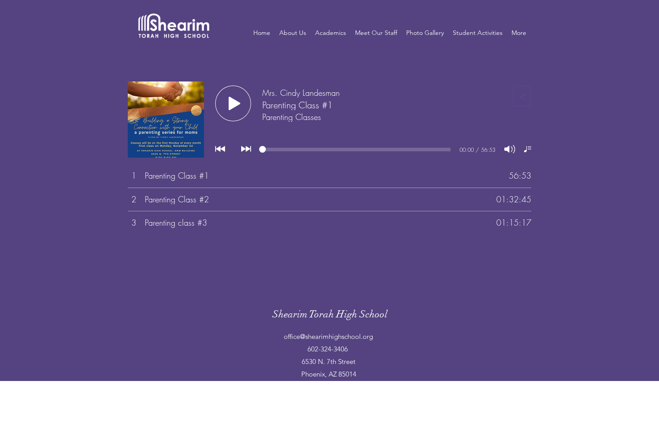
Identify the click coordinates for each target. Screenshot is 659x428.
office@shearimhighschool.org (328, 336)
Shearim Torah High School (330, 314)
